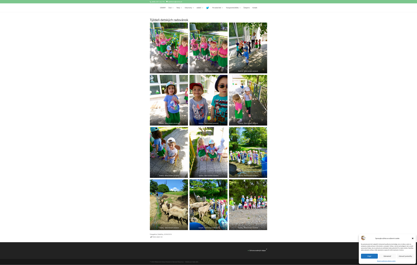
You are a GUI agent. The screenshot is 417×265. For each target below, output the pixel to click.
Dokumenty (188, 8)
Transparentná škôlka (232, 8)
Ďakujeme (246, 8)
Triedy (178, 8)
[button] (413, 238)
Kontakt (254, 8)
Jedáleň (199, 8)
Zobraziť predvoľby (405, 256)
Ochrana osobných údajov (257, 250)
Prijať (369, 256)
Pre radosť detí (216, 8)
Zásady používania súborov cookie (386, 261)
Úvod (169, 8)
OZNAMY (163, 8)
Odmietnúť (387, 256)
